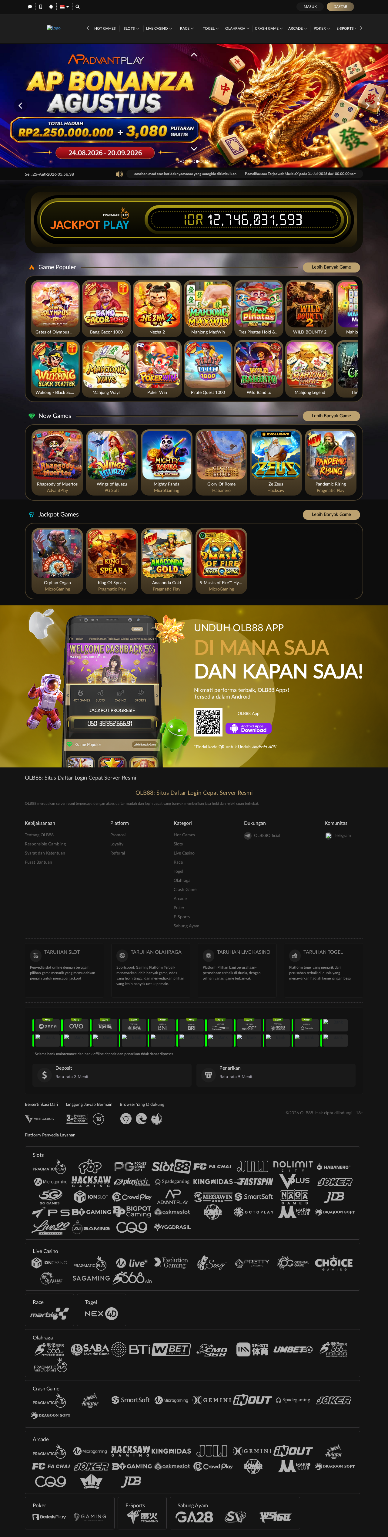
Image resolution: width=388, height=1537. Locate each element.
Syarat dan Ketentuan (45, 853)
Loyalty (116, 844)
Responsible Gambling (45, 844)
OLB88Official (267, 836)
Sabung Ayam (186, 926)
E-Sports (345, 28)
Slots (130, 28)
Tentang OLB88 (39, 835)
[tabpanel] (194, 105)
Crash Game (267, 28)
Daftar (340, 6)
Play (116, 225)
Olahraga (235, 28)
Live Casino (157, 28)
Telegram (343, 836)
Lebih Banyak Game (331, 267)
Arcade (296, 28)
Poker (320, 28)
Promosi (117, 835)
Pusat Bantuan (38, 862)
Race (185, 28)
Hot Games (105, 28)
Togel (209, 28)
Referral (117, 853)
